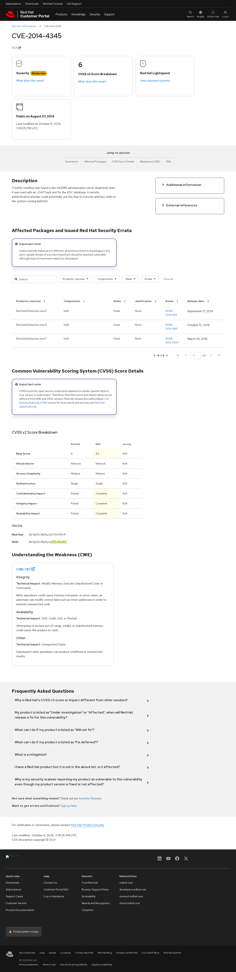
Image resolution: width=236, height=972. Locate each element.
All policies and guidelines (73, 964)
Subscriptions (13, 3)
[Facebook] (177, 860)
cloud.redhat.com (129, 903)
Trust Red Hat (90, 882)
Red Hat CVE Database (24, 26)
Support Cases (14, 896)
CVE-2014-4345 (52, 26)
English (200, 16)
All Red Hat (213, 16)
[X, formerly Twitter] (186, 860)
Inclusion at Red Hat (127, 952)
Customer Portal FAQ (56, 889)
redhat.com (126, 882)
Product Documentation (20, 910)
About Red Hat (27, 952)
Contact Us (50, 882)
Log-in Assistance (54, 896)
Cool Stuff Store (150, 952)
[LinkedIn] (159, 860)
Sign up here (69, 806)
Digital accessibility (102, 964)
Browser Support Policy (95, 889)
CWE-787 (23, 569)
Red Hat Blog (105, 952)
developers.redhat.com (132, 889)
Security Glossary (90, 798)
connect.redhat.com (131, 896)
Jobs (42, 952)
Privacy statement (28, 964)
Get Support (74, 3)
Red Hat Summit (172, 952)
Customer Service (16, 903)
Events (52, 952)
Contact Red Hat (84, 952)
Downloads (32, 3)
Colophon (87, 910)
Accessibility (89, 896)
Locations (65, 952)
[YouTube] (168, 860)
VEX (15, 48)
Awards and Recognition (96, 903)
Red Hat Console (53, 3)
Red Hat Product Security (87, 825)
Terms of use (49, 964)
